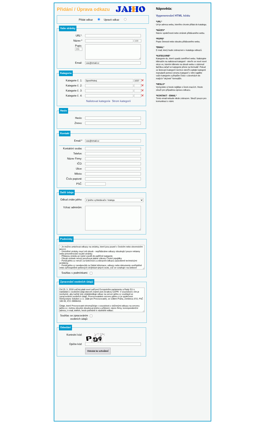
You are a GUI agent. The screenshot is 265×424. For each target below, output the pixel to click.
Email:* (78, 140)
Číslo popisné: (74, 178)
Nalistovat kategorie (98, 101)
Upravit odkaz (111, 19)
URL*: (79, 35)
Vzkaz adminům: (72, 207)
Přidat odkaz (86, 19)
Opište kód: (75, 344)
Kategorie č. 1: (74, 80)
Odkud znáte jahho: (71, 199)
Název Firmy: (74, 158)
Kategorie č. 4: (74, 95)
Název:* (77, 40)
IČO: (79, 163)
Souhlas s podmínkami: (74, 272)
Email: (78, 62)
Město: (78, 173)
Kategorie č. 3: (74, 90)
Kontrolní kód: (74, 334)
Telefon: (77, 153)
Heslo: (78, 118)
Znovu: (78, 123)
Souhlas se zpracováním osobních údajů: (74, 317)
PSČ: (79, 183)
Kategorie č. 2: (74, 85)
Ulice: (79, 168)
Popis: (78, 45)
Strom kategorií (121, 101)
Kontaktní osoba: (72, 148)
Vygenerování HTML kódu (173, 15)
